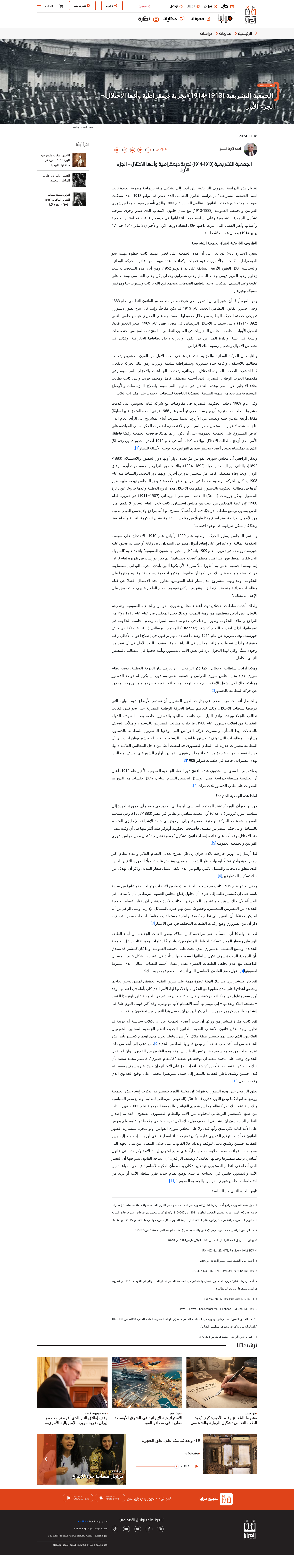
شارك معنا (80, 5)
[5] (214, 843)
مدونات (225, 34)
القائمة (48, 6)
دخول (109, 5)
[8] (242, 971)
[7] (153, 923)
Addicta (83, 1521)
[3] (185, 760)
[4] (195, 786)
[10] (235, 1081)
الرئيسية (245, 34)
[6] (220, 876)
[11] (172, 1181)
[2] (212, 690)
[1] (137, 448)
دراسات (206, 34)
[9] (156, 1044)
